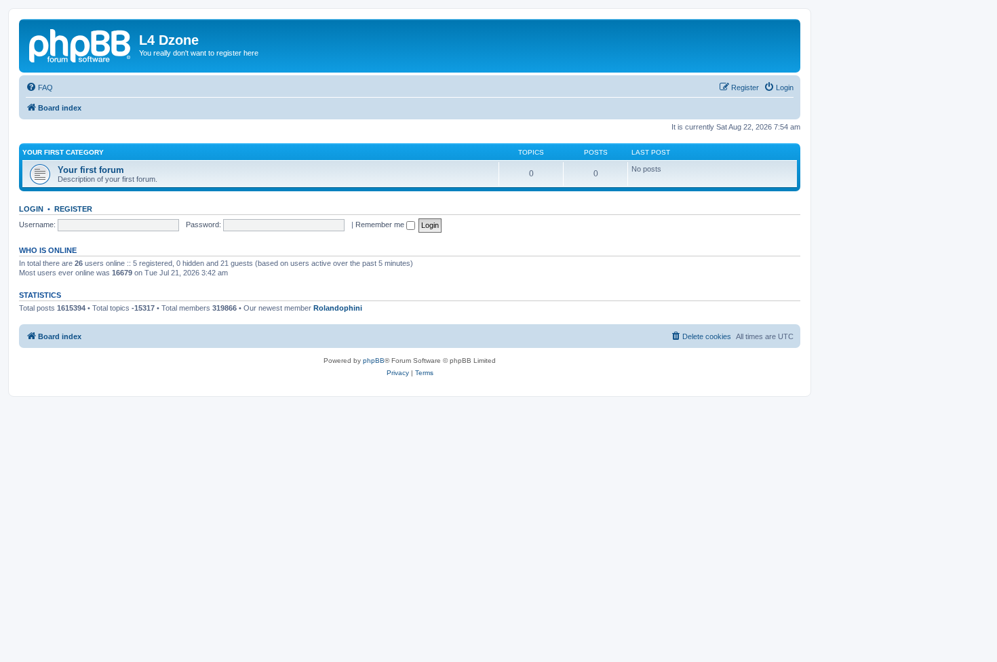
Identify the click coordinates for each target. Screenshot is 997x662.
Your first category (63, 152)
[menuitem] (39, 87)
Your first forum (91, 170)
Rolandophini (337, 308)
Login (31, 209)
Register (73, 209)
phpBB (374, 360)
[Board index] (80, 44)
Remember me (380, 224)
